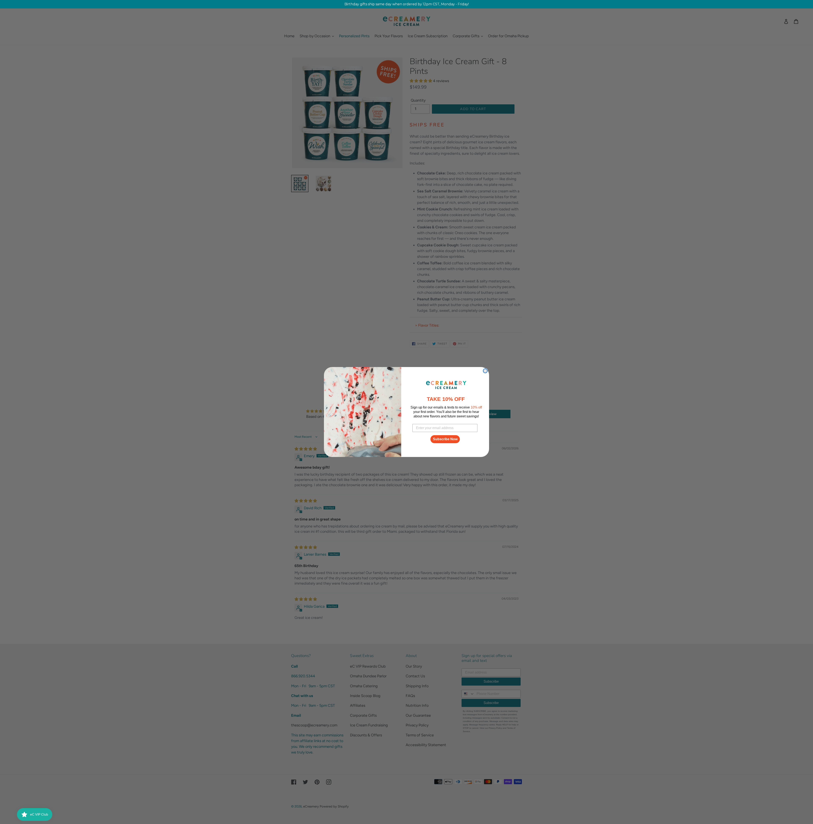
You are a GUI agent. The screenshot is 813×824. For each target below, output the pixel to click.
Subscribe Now (445, 439)
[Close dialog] (485, 371)
